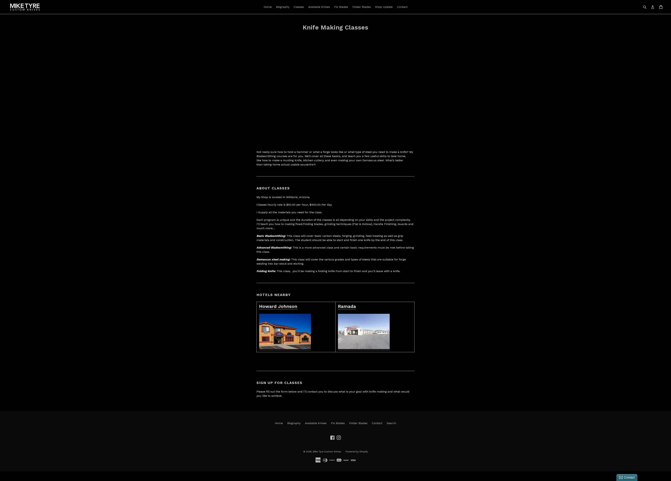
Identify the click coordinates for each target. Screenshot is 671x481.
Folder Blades (361, 7)
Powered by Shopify (356, 451)
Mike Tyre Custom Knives (327, 451)
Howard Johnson (278, 306)
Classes (299, 7)
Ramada (347, 306)
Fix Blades (341, 7)
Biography (282, 7)
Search (391, 423)
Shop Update (384, 7)
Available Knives (319, 7)
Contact (402, 7)
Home (268, 7)
